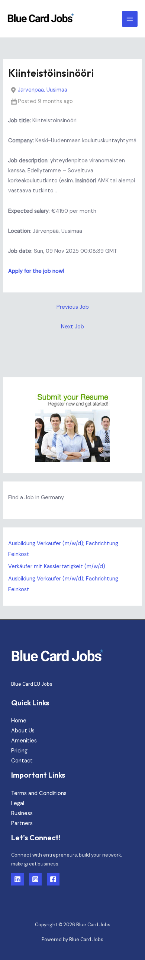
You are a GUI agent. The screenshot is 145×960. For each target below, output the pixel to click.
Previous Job (73, 307)
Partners (22, 823)
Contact (22, 760)
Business (22, 813)
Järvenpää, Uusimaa (42, 89)
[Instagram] (35, 879)
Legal (17, 803)
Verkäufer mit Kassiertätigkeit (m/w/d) (56, 566)
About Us (23, 730)
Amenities (24, 740)
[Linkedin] (17, 879)
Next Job (72, 326)
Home (18, 720)
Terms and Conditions (39, 793)
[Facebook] (53, 879)
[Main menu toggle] (130, 19)
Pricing (19, 750)
